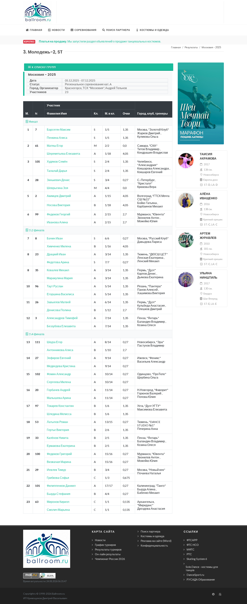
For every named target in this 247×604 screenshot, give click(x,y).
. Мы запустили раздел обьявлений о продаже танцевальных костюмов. (100, 41)
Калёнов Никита (57, 437)
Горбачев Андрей (58, 390)
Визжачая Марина (59, 461)
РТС (189, 554)
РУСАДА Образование (201, 579)
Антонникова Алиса (60, 350)
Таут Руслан (55, 286)
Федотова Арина (58, 262)
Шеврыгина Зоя (57, 188)
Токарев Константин (60, 405)
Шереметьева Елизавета (63, 153)
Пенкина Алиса (57, 137)
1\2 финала (36, 230)
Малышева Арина (59, 397)
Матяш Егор (55, 145)
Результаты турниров (108, 549)
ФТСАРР (192, 540)
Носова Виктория (58, 205)
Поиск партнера (150, 531)
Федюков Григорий (59, 453)
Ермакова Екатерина (61, 445)
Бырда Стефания (58, 493)
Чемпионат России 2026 (110, 558)
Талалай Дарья (57, 170)
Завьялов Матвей (59, 302)
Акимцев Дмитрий (59, 195)
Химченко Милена (59, 246)
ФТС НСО (193, 544)
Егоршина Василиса (60, 294)
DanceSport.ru (195, 574)
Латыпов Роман (57, 422)
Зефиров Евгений (59, 358)
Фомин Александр (59, 374)
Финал (33, 121)
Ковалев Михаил (58, 270)
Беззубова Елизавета (61, 326)
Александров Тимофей (62, 318)
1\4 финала (36, 334)
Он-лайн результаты (108, 554)
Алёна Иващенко (208, 196)
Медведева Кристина (61, 366)
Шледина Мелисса (59, 414)
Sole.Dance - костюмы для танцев (202, 568)
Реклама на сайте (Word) (156, 540)
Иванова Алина (57, 222)
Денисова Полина (59, 310)
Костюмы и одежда (152, 536)
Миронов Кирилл (58, 501)
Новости (100, 540)
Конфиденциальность (154, 545)
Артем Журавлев (208, 235)
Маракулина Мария (60, 278)
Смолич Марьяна (58, 509)
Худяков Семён (57, 161)
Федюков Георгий (58, 214)
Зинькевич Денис (58, 180)
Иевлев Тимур (56, 469)
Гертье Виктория (58, 429)
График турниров (105, 544)
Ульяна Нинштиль (208, 275)
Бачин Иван (55, 238)
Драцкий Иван (56, 254)
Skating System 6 (197, 558)
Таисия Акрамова (208, 156)
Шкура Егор (54, 342)
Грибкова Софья (58, 477)
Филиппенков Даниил (61, 485)
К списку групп (44, 67)
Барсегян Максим (58, 129)
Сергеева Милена (59, 382)
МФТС (190, 549)
